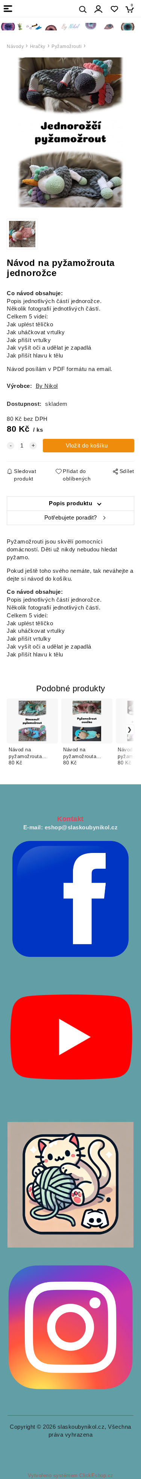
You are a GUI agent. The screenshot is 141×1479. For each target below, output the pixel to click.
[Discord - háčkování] (70, 1184)
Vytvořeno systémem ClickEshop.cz (71, 1475)
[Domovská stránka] (70, 26)
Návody (15, 46)
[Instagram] (70, 1327)
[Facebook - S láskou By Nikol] (70, 899)
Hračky (37, 46)
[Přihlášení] (98, 9)
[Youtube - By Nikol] (70, 1041)
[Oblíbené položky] (114, 9)
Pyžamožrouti (67, 46)
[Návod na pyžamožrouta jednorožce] (70, 132)
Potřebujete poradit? (70, 518)
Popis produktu (70, 503)
